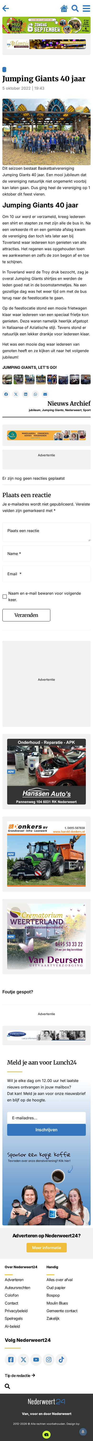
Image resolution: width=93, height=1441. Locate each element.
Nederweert (73, 410)
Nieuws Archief (69, 403)
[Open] (86, 8)
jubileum (35, 410)
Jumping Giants (53, 410)
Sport (87, 410)
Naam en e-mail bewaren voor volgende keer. (44, 596)
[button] (6, 394)
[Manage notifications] (83, 1432)
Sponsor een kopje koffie (39, 1154)
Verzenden (26, 615)
